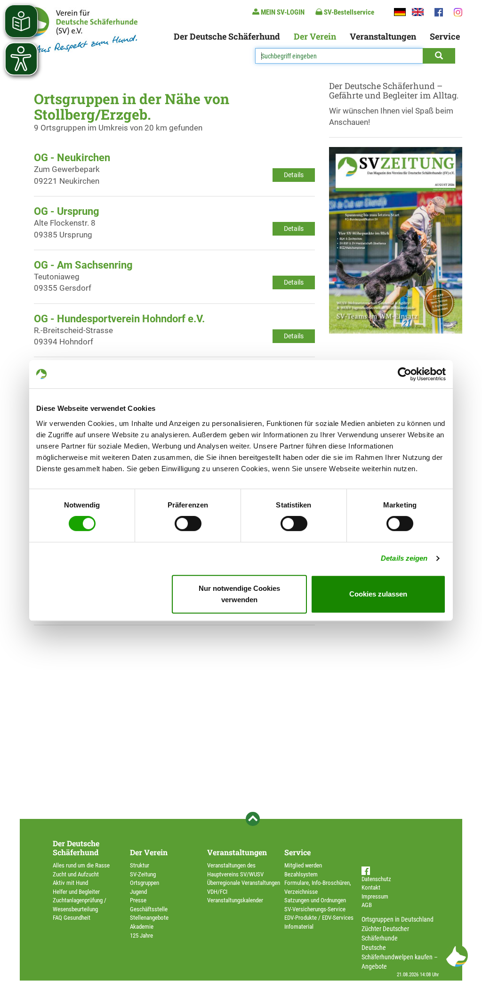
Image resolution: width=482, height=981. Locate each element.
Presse (138, 900)
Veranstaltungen (383, 36)
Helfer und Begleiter (76, 891)
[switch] (188, 523)
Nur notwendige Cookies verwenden (239, 594)
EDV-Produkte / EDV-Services (318, 917)
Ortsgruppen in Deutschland (398, 919)
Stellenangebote (149, 917)
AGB (367, 904)
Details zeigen (404, 558)
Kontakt (371, 887)
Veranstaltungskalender (235, 900)
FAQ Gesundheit (71, 917)
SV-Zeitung (143, 874)
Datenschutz (376, 879)
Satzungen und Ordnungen (315, 900)
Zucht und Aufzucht (76, 874)
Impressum (375, 896)
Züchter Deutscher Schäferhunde (385, 933)
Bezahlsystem (301, 874)
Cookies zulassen (378, 594)
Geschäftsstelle (149, 909)
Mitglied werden (303, 865)
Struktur (139, 865)
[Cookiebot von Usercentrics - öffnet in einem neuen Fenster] (404, 374)
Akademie (141, 926)
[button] (456, 955)
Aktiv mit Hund (70, 882)
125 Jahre (141, 935)
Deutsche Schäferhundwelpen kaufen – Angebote (400, 957)
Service (445, 36)
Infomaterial (298, 926)
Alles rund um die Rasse (81, 865)
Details (294, 175)
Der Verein (315, 36)
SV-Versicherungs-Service (314, 909)
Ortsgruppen (144, 882)
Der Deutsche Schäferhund (227, 36)
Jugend (138, 891)
